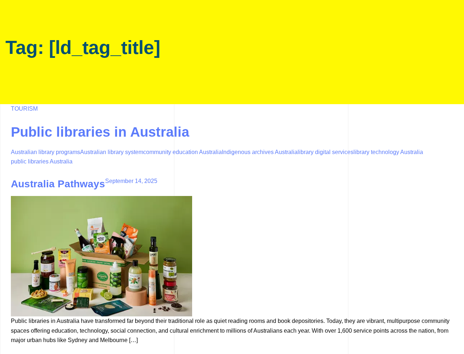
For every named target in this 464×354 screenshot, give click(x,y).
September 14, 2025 (131, 181)
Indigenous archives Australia (260, 152)
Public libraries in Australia (100, 132)
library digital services (325, 152)
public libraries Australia (41, 161)
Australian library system (111, 152)
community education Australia (182, 152)
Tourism (24, 109)
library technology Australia (388, 152)
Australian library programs (45, 152)
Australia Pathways (58, 183)
